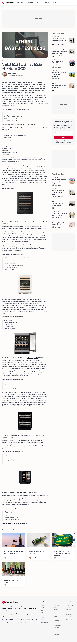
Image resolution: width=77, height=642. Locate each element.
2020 (42, 619)
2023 (42, 612)
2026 (42, 605)
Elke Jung (56, 627)
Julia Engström (57, 620)
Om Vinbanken (70, 605)
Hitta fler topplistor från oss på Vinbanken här (14, 523)
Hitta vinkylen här (32, 358)
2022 (42, 615)
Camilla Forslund (58, 622)
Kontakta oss (69, 612)
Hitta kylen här (30, 299)
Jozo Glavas (57, 605)
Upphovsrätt (69, 619)
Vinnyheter (20, 2)
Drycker (38, 2)
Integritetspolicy (70, 616)
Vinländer (30, 2)
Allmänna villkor (70, 614)
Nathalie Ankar (57, 625)
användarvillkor (60, 142)
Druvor (47, 2)
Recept (54, 2)
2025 (42, 607)
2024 (42, 610)
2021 (42, 617)
